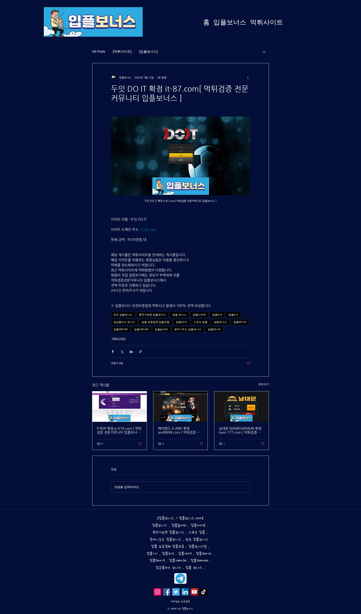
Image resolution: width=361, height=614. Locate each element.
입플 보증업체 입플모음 (155, 321)
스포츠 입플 (200, 321)
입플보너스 (220, 321)
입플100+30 (141, 329)
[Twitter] (176, 592)
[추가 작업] (248, 77)
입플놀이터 (161, 329)
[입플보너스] (148, 51)
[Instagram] (157, 592)
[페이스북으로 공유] (113, 351)
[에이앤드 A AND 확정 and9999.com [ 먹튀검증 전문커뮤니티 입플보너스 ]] (180, 406)
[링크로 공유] (140, 351)
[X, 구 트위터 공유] (122, 351)
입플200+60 (120, 329)
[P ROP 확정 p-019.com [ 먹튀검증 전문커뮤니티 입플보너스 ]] (119, 406)
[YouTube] (194, 592)
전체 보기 (263, 384)
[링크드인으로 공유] (131, 351)
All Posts (98, 51)
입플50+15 (214, 329)
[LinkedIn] (185, 592)
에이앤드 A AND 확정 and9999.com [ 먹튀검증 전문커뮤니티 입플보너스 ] (179, 430)
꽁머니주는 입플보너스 (187, 329)
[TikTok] (203, 592)
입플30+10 (239, 321)
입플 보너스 (179, 314)
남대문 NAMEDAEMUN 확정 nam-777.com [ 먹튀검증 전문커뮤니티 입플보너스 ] (240, 430)
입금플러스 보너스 (124, 321)
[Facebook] (166, 592)
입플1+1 (233, 314)
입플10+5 (181, 321)
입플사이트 (199, 314)
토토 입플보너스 (123, 314)
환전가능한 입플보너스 (152, 314)
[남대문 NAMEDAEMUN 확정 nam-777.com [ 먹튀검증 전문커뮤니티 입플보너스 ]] (241, 406)
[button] (264, 51)
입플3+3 (217, 314)
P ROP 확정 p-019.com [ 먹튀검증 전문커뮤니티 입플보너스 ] (119, 430)
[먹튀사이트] (122, 51)
